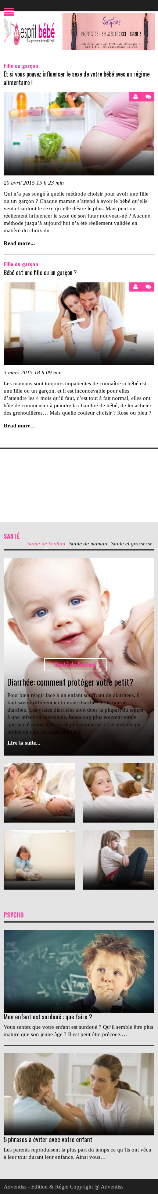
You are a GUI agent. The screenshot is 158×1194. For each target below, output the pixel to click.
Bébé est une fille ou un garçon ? (40, 272)
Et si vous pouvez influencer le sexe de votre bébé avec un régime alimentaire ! (77, 78)
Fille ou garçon (21, 65)
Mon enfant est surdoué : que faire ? (48, 1016)
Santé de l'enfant (75, 664)
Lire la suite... (23, 743)
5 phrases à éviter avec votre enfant (48, 1139)
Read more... (19, 243)
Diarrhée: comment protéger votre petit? (70, 682)
